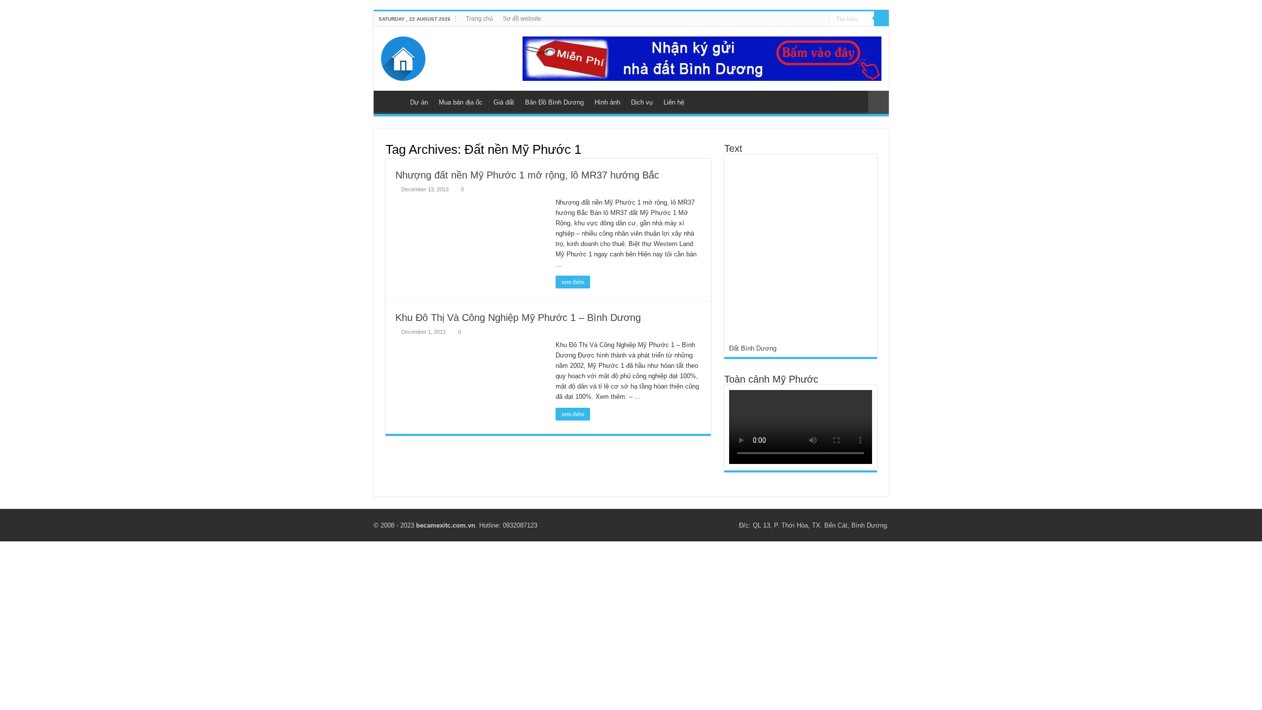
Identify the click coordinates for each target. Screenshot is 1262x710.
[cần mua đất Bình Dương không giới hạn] (800, 251)
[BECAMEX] (403, 57)
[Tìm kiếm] (881, 18)
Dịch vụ (642, 102)
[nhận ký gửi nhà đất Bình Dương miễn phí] (702, 58)
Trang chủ (479, 18)
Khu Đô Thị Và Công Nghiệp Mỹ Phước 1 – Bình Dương (518, 317)
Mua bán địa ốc (461, 102)
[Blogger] (813, 19)
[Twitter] (794, 19)
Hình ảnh (607, 102)
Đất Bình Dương (752, 348)
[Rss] (775, 19)
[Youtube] (803, 19)
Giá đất (503, 102)
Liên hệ (674, 102)
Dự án (419, 102)
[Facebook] (785, 19)
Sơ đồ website (522, 18)
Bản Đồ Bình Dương (554, 102)
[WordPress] (822, 19)
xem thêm (572, 282)
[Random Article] (878, 102)
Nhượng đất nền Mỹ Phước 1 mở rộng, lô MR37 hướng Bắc (527, 175)
